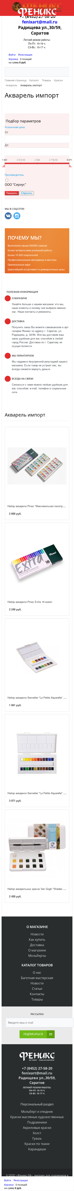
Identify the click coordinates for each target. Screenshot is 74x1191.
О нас (37, 972)
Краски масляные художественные (37, 1117)
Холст (37, 1133)
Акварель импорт (25, 414)
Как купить (37, 939)
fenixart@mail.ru (39, 22)
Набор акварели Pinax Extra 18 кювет (29, 602)
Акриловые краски (37, 1127)
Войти (12, 54)
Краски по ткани (37, 1144)
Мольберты (37, 955)
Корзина (13, 59)
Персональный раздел (37, 1104)
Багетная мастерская (37, 978)
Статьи (37, 988)
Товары (37, 999)
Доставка (37, 945)
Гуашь (37, 1138)
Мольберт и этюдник (37, 1111)
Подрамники (37, 1122)
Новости (37, 934)
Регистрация (25, 54)
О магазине (37, 950)
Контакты (37, 994)
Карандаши (37, 1149)
